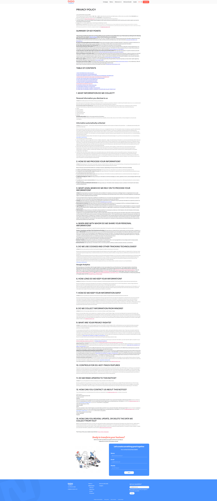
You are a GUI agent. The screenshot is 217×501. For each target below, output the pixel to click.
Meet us (90, 483)
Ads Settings (106, 271)
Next (129, 472)
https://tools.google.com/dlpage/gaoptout (125, 269)
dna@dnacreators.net (105, 27)
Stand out (91, 489)
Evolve (91, 491)
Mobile (113, 465)
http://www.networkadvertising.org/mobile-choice (107, 272)
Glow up (91, 487)
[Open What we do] (121, 2)
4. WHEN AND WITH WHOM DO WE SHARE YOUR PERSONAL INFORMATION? (92, 77)
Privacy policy (106, 499)
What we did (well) (103, 483)
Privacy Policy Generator (103, 431)
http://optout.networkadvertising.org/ (85, 272)
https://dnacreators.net (90, 18)
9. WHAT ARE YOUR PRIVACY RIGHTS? (84, 83)
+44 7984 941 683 (71, 487)
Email (112, 459)
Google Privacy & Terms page (95, 274)
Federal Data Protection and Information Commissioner (111, 342)
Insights (101, 485)
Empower (91, 493)
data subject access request (105, 427)
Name (113, 453)
